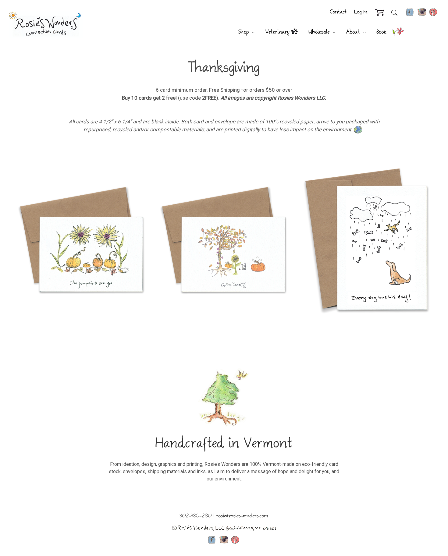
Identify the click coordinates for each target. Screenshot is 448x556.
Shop (244, 32)
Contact (338, 12)
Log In (361, 12)
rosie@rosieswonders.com (242, 516)
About (354, 32)
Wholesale (320, 32)
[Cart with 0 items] (379, 12)
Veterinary (277, 32)
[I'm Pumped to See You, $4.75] (82, 240)
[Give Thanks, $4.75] (224, 240)
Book (382, 32)
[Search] (394, 12)
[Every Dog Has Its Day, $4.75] (366, 240)
